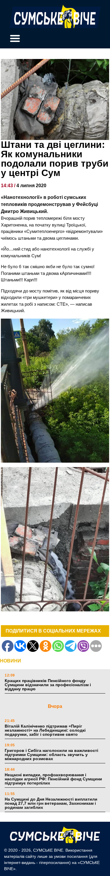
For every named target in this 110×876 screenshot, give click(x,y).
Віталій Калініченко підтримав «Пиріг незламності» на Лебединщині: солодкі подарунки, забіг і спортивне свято (45, 730)
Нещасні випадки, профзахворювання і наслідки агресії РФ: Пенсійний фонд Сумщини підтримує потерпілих (53, 778)
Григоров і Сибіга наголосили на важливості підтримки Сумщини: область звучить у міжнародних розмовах (51, 754)
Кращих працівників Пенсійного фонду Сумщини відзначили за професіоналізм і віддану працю (48, 684)
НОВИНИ (10, 660)
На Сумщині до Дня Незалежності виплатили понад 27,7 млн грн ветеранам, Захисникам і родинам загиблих (51, 803)
